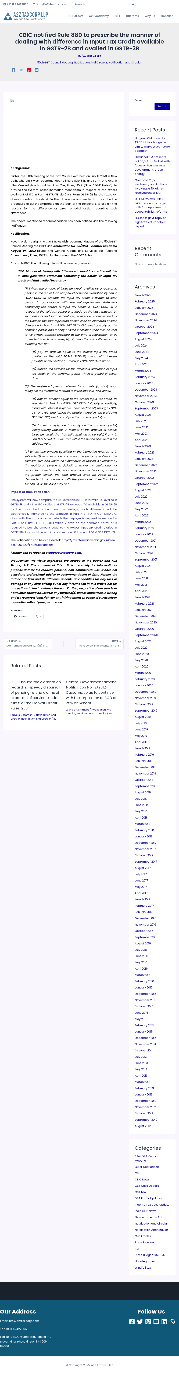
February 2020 (145, 679)
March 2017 (142, 899)
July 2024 (141, 346)
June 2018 (141, 805)
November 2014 (145, 1044)
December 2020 (146, 616)
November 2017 (145, 849)
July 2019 (141, 723)
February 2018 (144, 830)
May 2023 (141, 434)
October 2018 (144, 780)
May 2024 (141, 358)
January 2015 (144, 1032)
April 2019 (141, 742)
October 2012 (144, 1113)
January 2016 (144, 988)
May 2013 (141, 1069)
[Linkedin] (36, 69)
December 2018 (145, 767)
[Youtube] (156, 1322)
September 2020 (146, 635)
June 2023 (142, 427)
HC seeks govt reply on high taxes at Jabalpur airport (150, 222)
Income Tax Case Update (152, 1205)
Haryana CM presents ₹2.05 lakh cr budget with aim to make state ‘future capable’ (152, 144)
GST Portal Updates (148, 1198)
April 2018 (141, 818)
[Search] (133, 4)
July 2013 (141, 1057)
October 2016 (144, 931)
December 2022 (146, 465)
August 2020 (143, 641)
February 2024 (145, 377)
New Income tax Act (149, 1217)
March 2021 (142, 597)
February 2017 (144, 906)
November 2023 (146, 396)
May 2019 (141, 736)
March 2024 (143, 371)
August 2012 (143, 1126)
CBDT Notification (147, 1167)
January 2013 (143, 1095)
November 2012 (145, 1107)
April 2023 (141, 440)
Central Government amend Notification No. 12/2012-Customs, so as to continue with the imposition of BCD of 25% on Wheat (91, 692)
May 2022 (141, 509)
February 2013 (144, 1088)
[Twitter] (21, 69)
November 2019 (145, 698)
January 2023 (144, 459)
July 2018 (141, 799)
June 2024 (142, 352)
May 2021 (141, 585)
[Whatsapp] (172, 1322)
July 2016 (141, 950)
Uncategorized (145, 1261)
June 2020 (142, 654)
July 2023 (141, 421)
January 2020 (144, 685)
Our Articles (143, 1236)
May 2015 (141, 1019)
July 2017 (141, 874)
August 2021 (143, 566)
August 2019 (143, 717)
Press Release (144, 1242)
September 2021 (146, 560)
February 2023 (145, 453)
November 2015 (145, 1000)
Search (139, 100)
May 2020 (141, 660)
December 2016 (145, 918)
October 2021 (144, 553)
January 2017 (144, 912)
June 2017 (141, 881)
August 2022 (143, 490)
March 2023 (143, 446)
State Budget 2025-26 (150, 1255)
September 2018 (146, 786)
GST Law (140, 1192)
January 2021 (143, 610)
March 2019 (142, 748)
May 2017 (141, 887)
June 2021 (141, 578)
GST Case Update (147, 1186)
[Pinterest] (29, 69)
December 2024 (146, 314)
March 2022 (143, 522)
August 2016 (143, 943)
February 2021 (144, 604)
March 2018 (142, 824)
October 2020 (144, 629)
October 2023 (144, 402)
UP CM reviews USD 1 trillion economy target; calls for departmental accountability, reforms (151, 205)
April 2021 (141, 591)
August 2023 (143, 415)
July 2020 (141, 648)
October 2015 (144, 1006)
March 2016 (142, 975)
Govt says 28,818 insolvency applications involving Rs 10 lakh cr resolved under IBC (151, 186)
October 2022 (144, 478)
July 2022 (141, 497)
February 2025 (145, 301)
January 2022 (144, 534)
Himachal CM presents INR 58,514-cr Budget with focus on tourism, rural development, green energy (152, 165)
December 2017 (145, 843)
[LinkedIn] (164, 1322)
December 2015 (145, 994)
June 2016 (141, 956)
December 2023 (146, 390)
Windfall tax (143, 1268)
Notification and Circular (125, 62)
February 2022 (145, 528)
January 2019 (143, 761)
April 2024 (142, 364)
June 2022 (142, 503)
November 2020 (146, 622)
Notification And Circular (90, 62)
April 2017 (141, 893)
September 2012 (146, 1120)
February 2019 (144, 755)
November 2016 (145, 925)
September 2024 (146, 333)
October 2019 (144, 704)
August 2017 (143, 868)
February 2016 (144, 981)
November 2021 (145, 547)
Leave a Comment (22, 715)
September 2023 (146, 408)
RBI (137, 1249)
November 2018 (145, 774)
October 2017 (144, 855)
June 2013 (141, 1063)
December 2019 (145, 692)
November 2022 (146, 471)
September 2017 (146, 862)
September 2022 (146, 484)
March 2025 (143, 295)
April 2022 (141, 515)
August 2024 (143, 339)
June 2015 (141, 1013)
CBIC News (142, 1179)
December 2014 (146, 1038)
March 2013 (142, 1082)
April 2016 (141, 969)
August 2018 (143, 792)
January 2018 (144, 836)
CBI (137, 1173)
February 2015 (144, 1025)
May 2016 (141, 962)
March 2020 (143, 673)
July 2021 (141, 572)
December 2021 (145, 541)
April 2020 (141, 667)
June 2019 (141, 729)
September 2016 (146, 937)
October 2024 (144, 327)
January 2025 (144, 308)
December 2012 (145, 1101)
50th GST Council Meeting (55, 62)
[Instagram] (148, 1322)
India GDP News (145, 1211)
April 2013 (141, 1076)
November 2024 (146, 320)
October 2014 (144, 1050)
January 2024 (144, 383)
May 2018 (141, 811)
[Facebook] (13, 69)
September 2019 (146, 711)
